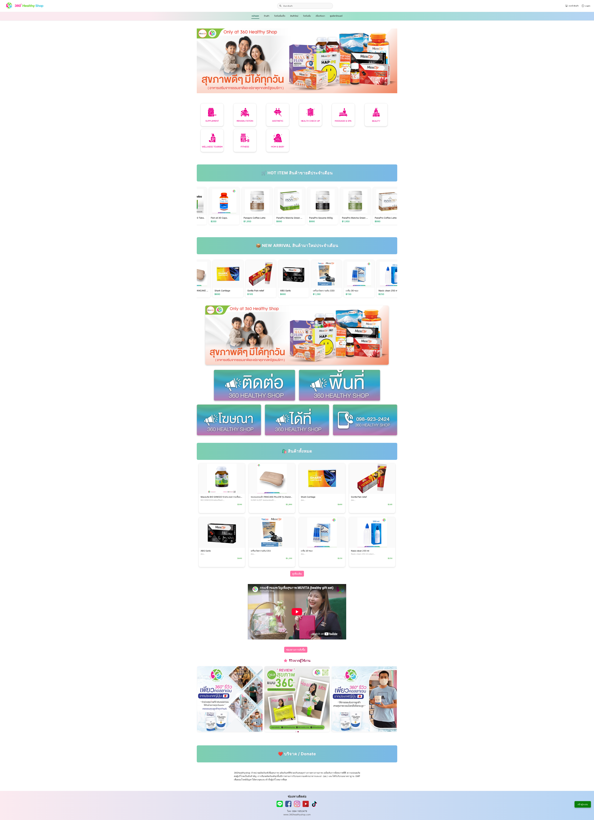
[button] (212, 60)
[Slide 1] (297, 89)
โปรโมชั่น (307, 15)
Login (587, 5)
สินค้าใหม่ (294, 15)
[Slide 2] (298, 731)
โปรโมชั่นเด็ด (279, 15)
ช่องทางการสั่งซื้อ (295, 649)
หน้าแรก (255, 15)
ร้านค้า (266, 15)
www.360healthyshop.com (297, 814)
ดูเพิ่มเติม (297, 573)
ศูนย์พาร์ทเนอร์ (336, 15)
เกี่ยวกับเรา (320, 15)
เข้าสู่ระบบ (583, 804)
